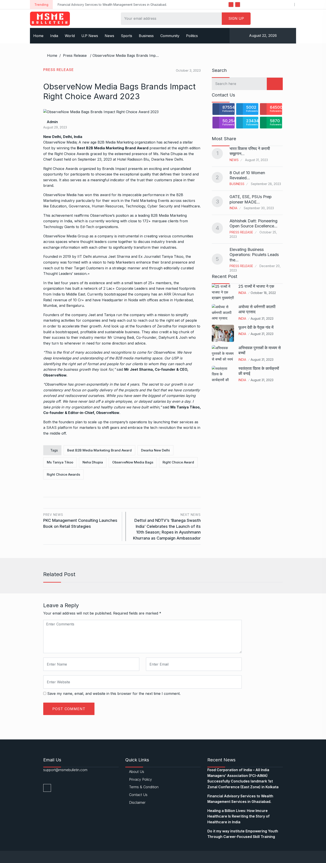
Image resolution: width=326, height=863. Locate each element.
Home (38, 35)
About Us (136, 771)
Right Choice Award (178, 462)
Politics (192, 35)
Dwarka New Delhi (155, 450)
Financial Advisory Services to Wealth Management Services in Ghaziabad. (86, 4)
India (54, 35)
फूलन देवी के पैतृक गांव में (255, 327)
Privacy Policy (140, 779)
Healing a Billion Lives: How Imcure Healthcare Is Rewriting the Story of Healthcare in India (238, 816)
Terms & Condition (144, 787)
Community (169, 35)
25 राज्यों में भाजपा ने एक (256, 286)
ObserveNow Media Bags (132, 462)
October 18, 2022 (263, 293)
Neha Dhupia (92, 462)
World (70, 35)
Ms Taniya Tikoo (60, 462)
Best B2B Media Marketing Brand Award (99, 450)
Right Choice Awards (71, 154)
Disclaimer (137, 802)
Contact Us (138, 794)
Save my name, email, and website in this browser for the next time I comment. (114, 693)
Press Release (75, 55)
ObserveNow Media (60, 195)
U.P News (89, 35)
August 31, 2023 (262, 318)
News (109, 35)
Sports (126, 35)
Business (146, 35)
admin (52, 122)
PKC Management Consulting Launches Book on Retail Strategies (80, 520)
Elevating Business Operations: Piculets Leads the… (254, 254)
